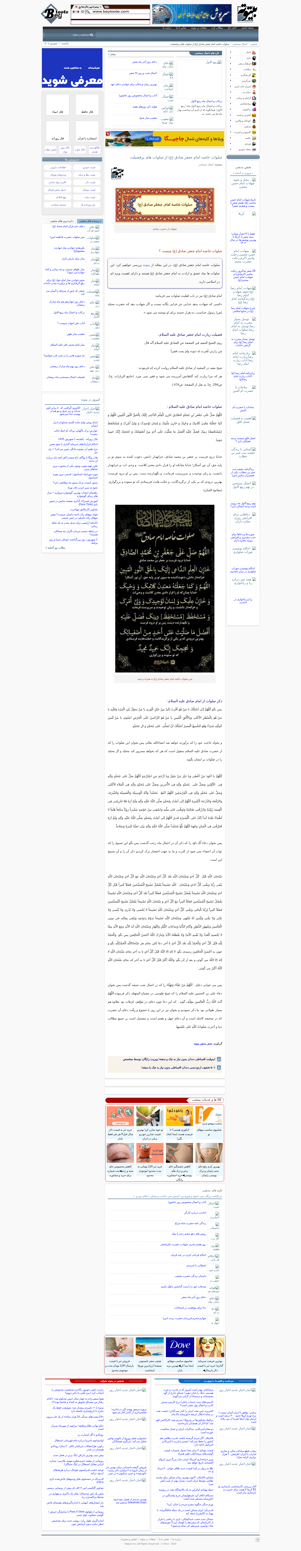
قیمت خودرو (89, 167)
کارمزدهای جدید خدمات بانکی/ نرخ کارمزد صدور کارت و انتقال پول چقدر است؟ (187, 1403)
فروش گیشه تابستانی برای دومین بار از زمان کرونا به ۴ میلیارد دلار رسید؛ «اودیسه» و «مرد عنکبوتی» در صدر (126, 1470)
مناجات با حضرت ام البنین (243, 409)
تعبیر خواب (50, 149)
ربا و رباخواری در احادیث (243, 601)
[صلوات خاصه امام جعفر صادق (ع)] (165, 205)
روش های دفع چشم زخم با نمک (189, 1233)
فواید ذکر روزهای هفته (145, 106)
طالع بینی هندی (94, 149)
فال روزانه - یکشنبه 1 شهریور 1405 (78, 439)
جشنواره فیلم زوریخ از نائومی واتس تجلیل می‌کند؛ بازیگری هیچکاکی (127, 1440)
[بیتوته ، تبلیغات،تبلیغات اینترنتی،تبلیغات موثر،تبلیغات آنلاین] (110, 14)
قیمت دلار (90, 182)
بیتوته (146, 265)
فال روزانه (58, 138)
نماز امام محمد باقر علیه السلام (67, 344)
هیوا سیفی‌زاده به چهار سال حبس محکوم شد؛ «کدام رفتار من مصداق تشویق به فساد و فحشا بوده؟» (75, 1400)
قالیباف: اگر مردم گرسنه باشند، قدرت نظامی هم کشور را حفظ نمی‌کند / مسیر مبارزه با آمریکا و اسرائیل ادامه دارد (186, 1441)
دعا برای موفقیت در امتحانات (190, 1307)
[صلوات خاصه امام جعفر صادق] (165, 588)
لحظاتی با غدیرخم (196, 1265)
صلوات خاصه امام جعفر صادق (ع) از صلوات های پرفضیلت (176, 157)
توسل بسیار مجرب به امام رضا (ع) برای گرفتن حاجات (243, 342)
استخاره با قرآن (87, 138)
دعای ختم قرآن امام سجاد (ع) (68, 226)
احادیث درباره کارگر (195, 1212)
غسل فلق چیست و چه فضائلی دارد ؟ (243, 440)
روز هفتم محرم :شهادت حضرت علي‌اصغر (183, 1244)
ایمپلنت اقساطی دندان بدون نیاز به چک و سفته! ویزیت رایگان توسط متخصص (169, 1059)
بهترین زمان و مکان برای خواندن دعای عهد (134, 84)
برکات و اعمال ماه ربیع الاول (206, 101)
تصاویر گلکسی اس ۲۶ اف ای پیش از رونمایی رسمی (75, 1487)
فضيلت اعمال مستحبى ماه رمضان (66, 377)
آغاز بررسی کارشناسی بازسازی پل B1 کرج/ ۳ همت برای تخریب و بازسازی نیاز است (237, 1489)
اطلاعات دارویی (58, 167)
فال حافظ (87, 111)
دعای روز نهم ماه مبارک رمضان (67, 366)
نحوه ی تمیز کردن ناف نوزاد (82, 487)
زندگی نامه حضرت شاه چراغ (190, 1223)
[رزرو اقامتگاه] (164, 138)
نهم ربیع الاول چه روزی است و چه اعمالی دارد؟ (243, 505)
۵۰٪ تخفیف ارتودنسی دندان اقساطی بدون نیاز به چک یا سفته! (178, 1067)
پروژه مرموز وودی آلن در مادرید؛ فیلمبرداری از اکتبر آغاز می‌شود (129, 1411)
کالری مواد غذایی (57, 182)
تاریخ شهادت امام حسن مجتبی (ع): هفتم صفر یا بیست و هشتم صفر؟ (243, 202)
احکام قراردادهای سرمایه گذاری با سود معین (73, 444)
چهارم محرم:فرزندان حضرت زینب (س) (184, 1318)
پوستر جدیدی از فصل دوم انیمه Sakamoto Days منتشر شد (130, 1501)
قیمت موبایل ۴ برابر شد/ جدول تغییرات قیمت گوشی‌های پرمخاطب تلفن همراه (188, 1452)
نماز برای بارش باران (73, 258)
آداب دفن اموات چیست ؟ (71, 323)
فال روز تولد (65, 149)
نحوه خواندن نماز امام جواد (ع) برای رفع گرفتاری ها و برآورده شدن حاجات (64, 282)
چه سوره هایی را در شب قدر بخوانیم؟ (64, 355)
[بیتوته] (55, 22)
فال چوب (80, 149)
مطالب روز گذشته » (55, 547)
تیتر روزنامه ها (88, 204)
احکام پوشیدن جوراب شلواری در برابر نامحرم (243, 570)
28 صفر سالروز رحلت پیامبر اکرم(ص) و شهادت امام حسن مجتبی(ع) (243, 275)
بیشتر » (112, 54)
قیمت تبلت (89, 197)
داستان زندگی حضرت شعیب (190, 1276)
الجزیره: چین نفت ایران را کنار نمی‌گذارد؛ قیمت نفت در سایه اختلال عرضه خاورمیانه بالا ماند (184, 1412)
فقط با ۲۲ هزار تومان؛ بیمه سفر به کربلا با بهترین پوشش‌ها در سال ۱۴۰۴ (243, 238)
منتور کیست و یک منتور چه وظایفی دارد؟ (75, 482)
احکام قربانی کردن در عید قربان (188, 1254)
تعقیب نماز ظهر (76, 333)
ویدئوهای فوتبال (58, 174)
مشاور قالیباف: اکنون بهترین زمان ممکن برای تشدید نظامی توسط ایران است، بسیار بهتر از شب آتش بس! (184, 1480)
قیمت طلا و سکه (86, 174)
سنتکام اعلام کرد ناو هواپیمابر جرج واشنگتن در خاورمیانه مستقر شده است (187, 1497)
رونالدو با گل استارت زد (91, 1434)
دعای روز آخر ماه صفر (144, 61)
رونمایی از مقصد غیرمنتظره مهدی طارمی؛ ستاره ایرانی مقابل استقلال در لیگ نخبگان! (77, 1462)
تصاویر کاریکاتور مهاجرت (84, 509)
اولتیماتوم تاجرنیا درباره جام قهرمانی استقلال (79, 1440)
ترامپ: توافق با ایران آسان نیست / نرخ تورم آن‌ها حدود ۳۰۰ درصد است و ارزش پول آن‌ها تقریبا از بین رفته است (236, 1417)
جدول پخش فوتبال (57, 189)
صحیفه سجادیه (58, 204)
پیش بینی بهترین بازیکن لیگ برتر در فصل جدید (78, 1455)
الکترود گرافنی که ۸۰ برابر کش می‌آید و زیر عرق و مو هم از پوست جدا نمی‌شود (63, 411)
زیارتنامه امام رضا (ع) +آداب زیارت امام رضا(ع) (243, 376)
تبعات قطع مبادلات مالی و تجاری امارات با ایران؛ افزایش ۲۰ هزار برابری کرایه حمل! (238, 1454)
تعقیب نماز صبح (148, 117)
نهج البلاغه (61, 197)
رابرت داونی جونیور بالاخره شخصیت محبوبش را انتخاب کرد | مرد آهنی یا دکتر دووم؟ (78, 1391)
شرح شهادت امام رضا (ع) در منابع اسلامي (243, 309)
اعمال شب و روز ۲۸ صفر (143, 73)
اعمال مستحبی (239, 44)
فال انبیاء (57, 111)
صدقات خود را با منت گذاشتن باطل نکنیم (183, 1286)
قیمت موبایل (89, 189)
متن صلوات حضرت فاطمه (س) (67, 237)
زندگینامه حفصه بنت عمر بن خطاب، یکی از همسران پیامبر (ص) (243, 472)
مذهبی (254, 44)
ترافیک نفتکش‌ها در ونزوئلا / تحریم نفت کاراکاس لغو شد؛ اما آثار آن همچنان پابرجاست (184, 1421)
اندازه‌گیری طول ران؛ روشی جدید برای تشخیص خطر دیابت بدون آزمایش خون (78, 1522)
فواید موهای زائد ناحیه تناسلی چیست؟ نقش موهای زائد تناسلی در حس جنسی (74, 516)
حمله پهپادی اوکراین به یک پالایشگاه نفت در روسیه (186, 1489)
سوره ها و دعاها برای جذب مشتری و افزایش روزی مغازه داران (243, 537)
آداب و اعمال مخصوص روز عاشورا (138, 95)
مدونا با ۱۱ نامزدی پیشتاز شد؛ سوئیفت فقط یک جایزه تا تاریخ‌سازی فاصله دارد (78, 1409)
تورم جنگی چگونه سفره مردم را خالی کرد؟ (190, 1504)
